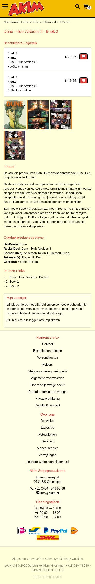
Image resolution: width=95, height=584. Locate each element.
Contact (47, 344)
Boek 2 (14, 286)
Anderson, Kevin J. (36, 253)
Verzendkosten (47, 357)
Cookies (77, 559)
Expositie (47, 427)
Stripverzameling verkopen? (47, 371)
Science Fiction (28, 262)
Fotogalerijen (47, 434)
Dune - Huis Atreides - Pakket (29, 277)
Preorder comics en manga (47, 392)
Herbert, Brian (60, 253)
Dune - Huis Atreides (47, 22)
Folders (47, 364)
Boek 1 (14, 281)
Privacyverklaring (47, 398)
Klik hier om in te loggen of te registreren (33, 320)
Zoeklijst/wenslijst (47, 405)
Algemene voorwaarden (47, 378)
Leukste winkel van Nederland (48, 462)
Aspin (58, 577)
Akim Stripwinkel (13, 22)
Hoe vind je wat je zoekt (48, 385)
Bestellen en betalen (47, 351)
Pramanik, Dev (31, 257)
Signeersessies (47, 448)
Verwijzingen (47, 455)
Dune (29, 22)
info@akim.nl (49, 493)
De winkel (47, 421)
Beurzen (47, 441)
